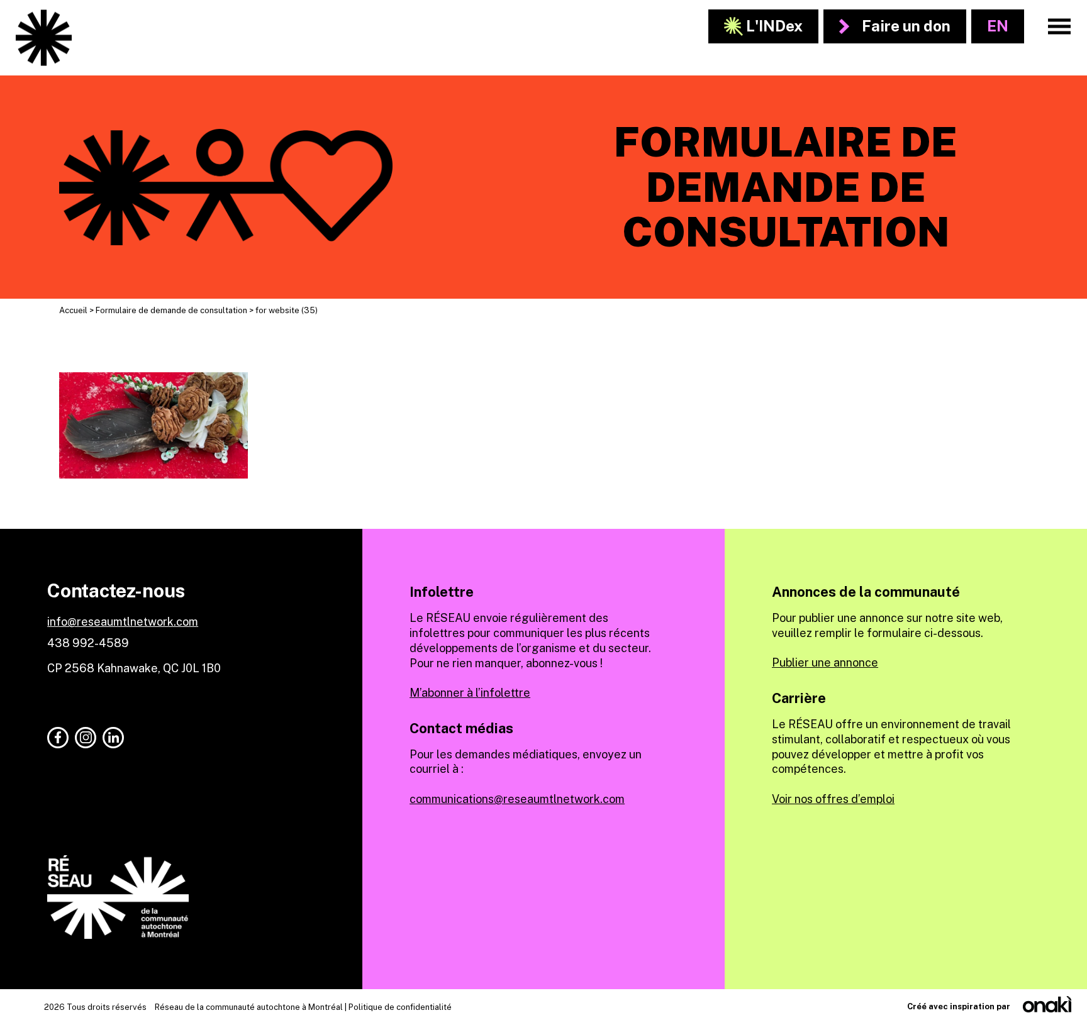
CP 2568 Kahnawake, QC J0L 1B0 (134, 668)
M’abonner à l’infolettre (470, 692)
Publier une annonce (825, 662)
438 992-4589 (88, 643)
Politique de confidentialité (400, 1007)
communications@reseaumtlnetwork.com (517, 799)
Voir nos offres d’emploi (833, 799)
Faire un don (906, 26)
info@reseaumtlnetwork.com (122, 621)
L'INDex (774, 26)
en (997, 26)
